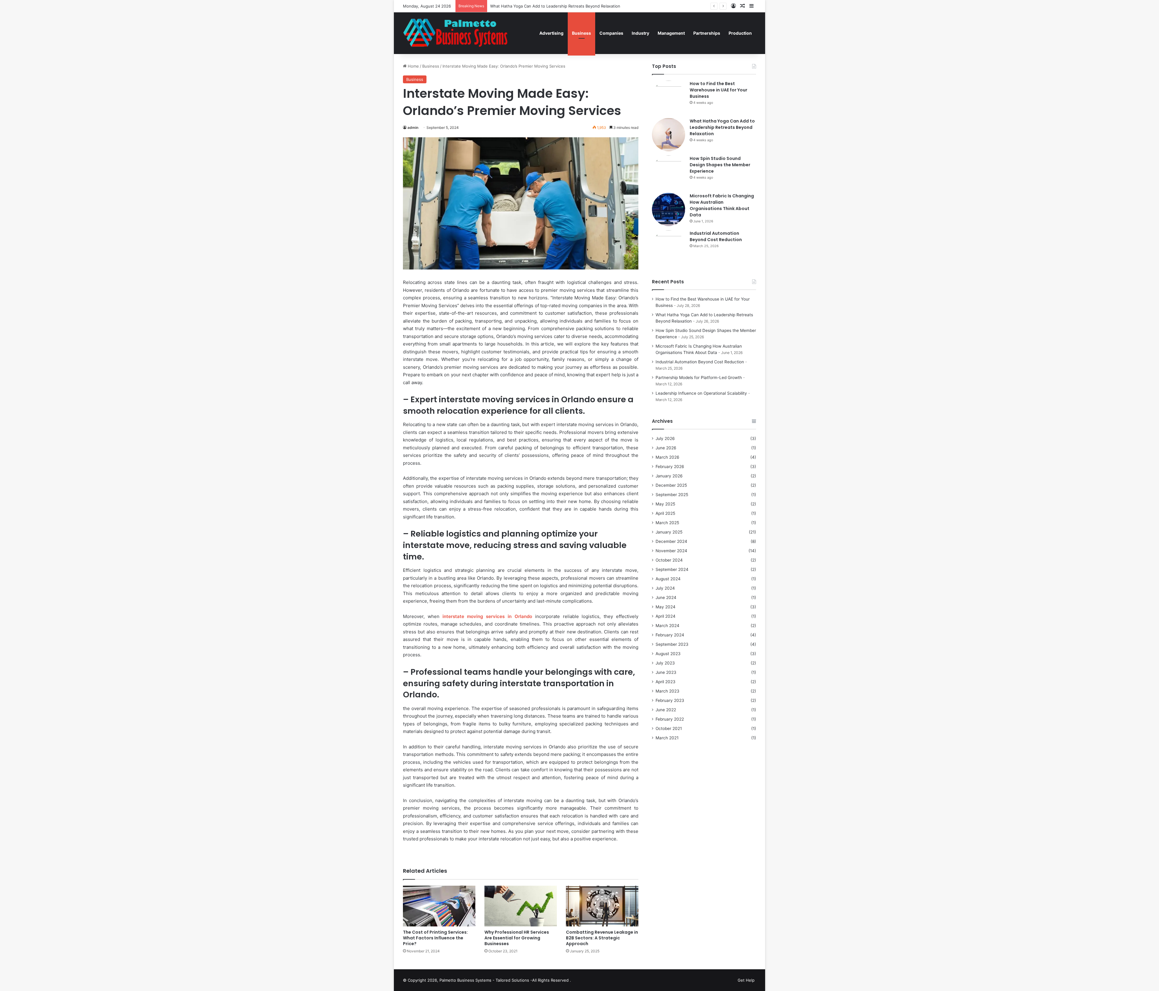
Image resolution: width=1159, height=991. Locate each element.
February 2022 (670, 719)
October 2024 (669, 560)
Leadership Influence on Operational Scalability (701, 393)
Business (581, 33)
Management (671, 33)
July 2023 (665, 663)
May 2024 (665, 606)
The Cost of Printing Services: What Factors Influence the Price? (435, 938)
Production (740, 33)
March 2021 (667, 737)
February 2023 (670, 700)
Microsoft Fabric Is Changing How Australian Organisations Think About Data (722, 205)
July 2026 (665, 438)
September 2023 (672, 644)
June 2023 (666, 672)
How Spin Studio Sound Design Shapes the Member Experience (720, 164)
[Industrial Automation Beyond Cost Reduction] (668, 246)
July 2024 (665, 588)
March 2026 (667, 457)
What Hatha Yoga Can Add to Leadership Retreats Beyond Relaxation (722, 127)
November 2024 (671, 550)
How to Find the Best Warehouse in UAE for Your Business (718, 90)
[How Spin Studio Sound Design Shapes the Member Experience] (668, 172)
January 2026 (669, 475)
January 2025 (669, 532)
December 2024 (671, 541)
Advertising (551, 33)
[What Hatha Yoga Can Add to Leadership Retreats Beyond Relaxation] (668, 134)
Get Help (746, 980)
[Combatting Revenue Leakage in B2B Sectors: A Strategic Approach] (602, 906)
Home (413, 66)
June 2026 (666, 447)
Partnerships (706, 33)
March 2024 (667, 625)
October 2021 (669, 728)
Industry (640, 33)
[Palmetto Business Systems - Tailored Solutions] (460, 33)
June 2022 (666, 709)
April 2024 (665, 616)
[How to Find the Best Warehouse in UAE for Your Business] (668, 97)
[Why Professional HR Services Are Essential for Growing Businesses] (520, 906)
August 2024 (668, 578)
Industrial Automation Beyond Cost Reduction (716, 236)
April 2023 (665, 681)
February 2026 (670, 466)
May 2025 (665, 504)
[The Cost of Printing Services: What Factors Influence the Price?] (439, 906)
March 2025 (667, 522)
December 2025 (671, 485)
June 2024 (666, 597)
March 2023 (667, 691)
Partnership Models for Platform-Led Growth (699, 377)
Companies (611, 33)
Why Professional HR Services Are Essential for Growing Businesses (516, 938)
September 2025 (672, 494)
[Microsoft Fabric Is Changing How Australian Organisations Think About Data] (668, 209)
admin (412, 127)
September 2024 (672, 569)
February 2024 (670, 635)
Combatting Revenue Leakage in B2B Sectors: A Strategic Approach (602, 938)
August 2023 (668, 653)
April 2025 (665, 513)
